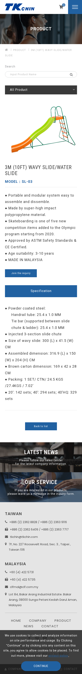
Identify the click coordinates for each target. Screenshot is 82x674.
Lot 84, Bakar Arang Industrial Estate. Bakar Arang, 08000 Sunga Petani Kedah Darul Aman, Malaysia (43, 599)
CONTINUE (41, 666)
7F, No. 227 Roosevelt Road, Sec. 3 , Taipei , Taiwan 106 (40, 547)
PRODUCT (19, 49)
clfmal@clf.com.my (24, 587)
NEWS (28, 626)
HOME (16, 620)
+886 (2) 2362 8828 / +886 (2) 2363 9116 (38, 522)
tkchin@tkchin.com (24, 537)
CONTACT (50, 626)
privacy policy (58, 655)
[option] (41, 29)
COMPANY (37, 620)
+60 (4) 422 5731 (21, 572)
